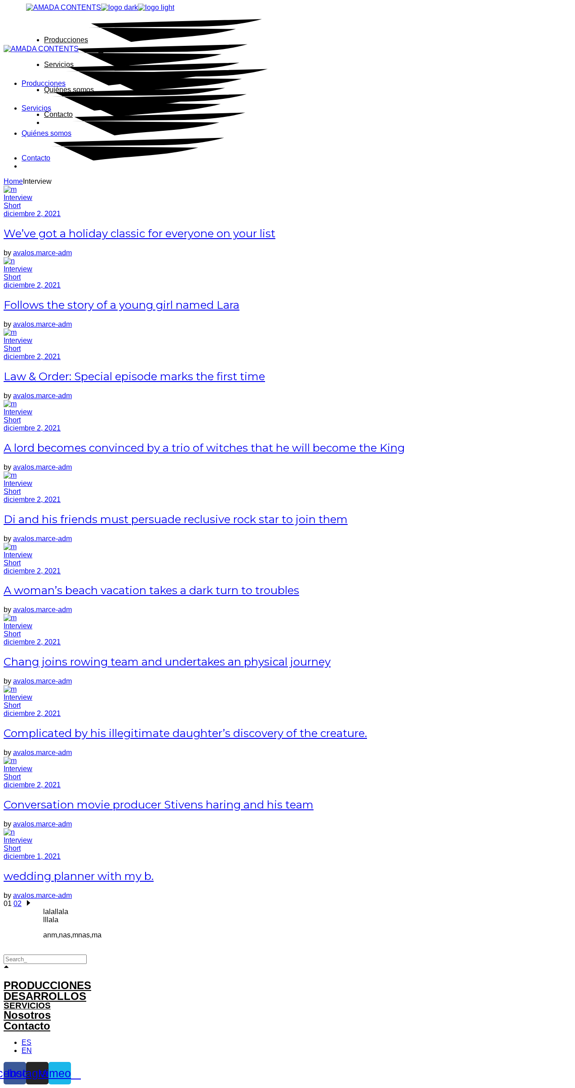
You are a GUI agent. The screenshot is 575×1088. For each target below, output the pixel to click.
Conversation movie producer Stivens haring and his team (159, 804)
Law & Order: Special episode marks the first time (134, 376)
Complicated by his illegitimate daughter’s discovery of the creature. (185, 733)
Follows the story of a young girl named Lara (121, 304)
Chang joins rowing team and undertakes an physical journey (167, 661)
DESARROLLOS (45, 996)
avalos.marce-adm (42, 253)
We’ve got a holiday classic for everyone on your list (139, 233)
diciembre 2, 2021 (32, 214)
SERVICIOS (27, 1005)
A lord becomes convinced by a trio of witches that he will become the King (204, 447)
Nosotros (27, 1015)
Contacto (27, 1026)
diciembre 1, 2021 (32, 856)
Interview (18, 197)
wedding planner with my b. (79, 876)
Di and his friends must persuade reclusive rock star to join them (176, 519)
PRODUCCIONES (47, 985)
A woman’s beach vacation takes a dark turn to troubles (151, 590)
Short (12, 205)
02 (17, 903)
